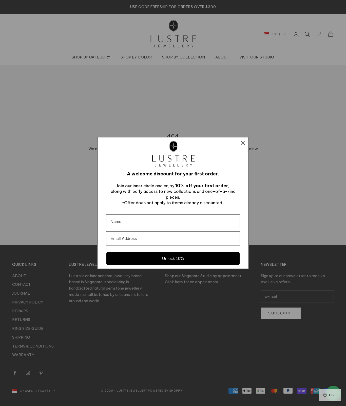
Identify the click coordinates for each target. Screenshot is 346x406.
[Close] (243, 143)
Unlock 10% (173, 258)
